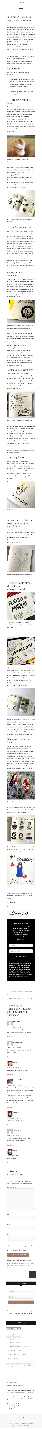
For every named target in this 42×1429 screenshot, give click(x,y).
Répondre (10, 1037)
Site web (9, 1235)
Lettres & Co (17, 1423)
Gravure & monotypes (14, 1362)
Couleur (20, 1350)
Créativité (25, 1354)
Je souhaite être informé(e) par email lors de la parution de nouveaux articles (20, 1248)
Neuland (18, 1366)
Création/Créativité (13, 1354)
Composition (11, 1350)
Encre (9, 1358)
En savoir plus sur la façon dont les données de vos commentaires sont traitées (20, 1265)
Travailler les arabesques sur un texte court (20, 999)
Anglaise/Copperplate (14, 1335)
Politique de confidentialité (14, 1385)
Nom (9, 1214)
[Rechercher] (32, 1274)
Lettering (10, 1366)
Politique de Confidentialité (19, 976)
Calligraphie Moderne (14, 1346)
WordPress (27, 1425)
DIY (32, 1354)
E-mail (9, 1224)
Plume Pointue (28, 1366)
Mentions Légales (12, 1382)
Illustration (26, 1362)
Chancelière (26, 1346)
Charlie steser (17, 1130)
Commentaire (12, 1187)
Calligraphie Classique (14, 1339)
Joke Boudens (17, 678)
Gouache (16, 1358)
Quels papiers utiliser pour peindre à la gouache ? (19, 993)
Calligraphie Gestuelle (14, 1342)
